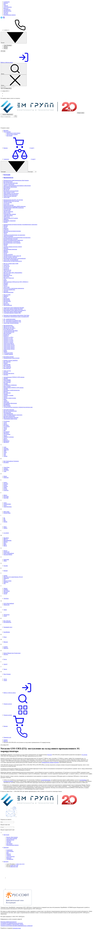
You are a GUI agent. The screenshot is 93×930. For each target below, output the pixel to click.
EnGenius (5, 372)
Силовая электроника (8, 184)
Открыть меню (80, 112)
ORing (5, 560)
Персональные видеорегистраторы (12, 231)
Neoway (5, 285)
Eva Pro (5, 489)
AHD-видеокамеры (8, 236)
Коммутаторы (6, 212)
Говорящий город (7, 627)
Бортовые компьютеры (9, 416)
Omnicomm (6, 402)
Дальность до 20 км (8, 341)
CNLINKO (6, 470)
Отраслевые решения (11, 838)
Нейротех (5, 228)
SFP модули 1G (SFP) (8, 326)
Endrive (5, 482)
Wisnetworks (6, 604)
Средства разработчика (9, 289)
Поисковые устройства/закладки (11, 390)
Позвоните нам (7, 737)
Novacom (49, 754)
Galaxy (5, 502)
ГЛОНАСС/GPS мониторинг (10, 194)
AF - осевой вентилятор (9, 319)
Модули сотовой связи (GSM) (10, 263)
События (5, 5)
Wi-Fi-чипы (6, 276)
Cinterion (5, 468)
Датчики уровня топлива (9, 398)
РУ (1, 51)
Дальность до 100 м (8, 337)
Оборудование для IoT (9, 192)
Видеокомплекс (7, 622)
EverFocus (5, 229)
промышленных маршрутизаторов (50, 762)
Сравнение (19, 159)
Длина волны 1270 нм (8, 345)
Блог (4, 4)
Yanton (5, 609)
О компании (6, 1)
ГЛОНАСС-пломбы (8, 395)
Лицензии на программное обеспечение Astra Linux (16, 315)
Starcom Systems (7, 580)
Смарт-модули (7, 271)
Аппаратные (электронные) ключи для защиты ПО (16, 316)
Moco (4, 543)
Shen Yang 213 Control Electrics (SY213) (13, 577)
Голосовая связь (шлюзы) (9, 214)
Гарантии (8, 841)
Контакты (5, 130)
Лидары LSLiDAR (8, 254)
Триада (5, 423)
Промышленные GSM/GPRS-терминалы (13, 207)
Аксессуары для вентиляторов (11, 323)
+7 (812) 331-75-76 (19, 864)
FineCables (6, 496)
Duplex (5, 350)
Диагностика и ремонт (12, 134)
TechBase (5, 589)
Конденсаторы (7, 301)
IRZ (4, 519)
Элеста (5, 233)
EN (4, 51)
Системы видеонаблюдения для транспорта (14, 235)
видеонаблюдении (45, 780)
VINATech (6, 598)
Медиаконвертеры (8, 325)
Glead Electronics (7, 506)
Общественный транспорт (10, 196)
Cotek (4, 471)
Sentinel (5, 575)
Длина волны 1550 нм (8, 349)
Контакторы (6, 298)
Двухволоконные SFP (8, 332)
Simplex (5, 351)
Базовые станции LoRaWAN (10, 360)
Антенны (5, 291)
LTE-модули (6, 266)
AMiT (4, 451)
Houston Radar (6, 513)
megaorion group (17, 928)
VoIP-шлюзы (6, 216)
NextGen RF (6, 552)
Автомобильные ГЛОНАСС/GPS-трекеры (13, 377)
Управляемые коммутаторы (10, 418)
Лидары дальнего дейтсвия (10, 257)
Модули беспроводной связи (10, 183)
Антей (5, 422)
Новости (5, 3)
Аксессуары (6, 197)
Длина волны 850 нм (8, 343)
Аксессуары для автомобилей (10, 259)
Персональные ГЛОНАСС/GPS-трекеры (13, 387)
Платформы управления (9, 220)
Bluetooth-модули (7, 275)
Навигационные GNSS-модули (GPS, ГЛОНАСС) (15, 281)
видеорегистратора (8, 781)
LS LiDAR (6, 533)
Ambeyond (6, 449)
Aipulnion (5, 448)
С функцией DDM (8, 353)
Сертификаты (6, 9)
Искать (2, 73)
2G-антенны (6, 421)
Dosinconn (6, 477)
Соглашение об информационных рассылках (12, 923)
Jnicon (4, 526)
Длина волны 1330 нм (8, 347)
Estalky (5, 487)
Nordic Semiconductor (8, 553)
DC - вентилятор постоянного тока (12, 320)
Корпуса (5, 439)
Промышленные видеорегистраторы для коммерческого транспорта (20, 224)
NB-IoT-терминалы (8, 211)
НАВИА (5, 284)
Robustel (5, 222)
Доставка (5, 13)
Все (2, 88)
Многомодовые (7, 333)
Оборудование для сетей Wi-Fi (11, 193)
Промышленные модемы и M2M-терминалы (14, 206)
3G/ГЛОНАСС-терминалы (10, 385)
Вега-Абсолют (7, 361)
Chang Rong (6, 467)
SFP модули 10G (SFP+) (9, 328)
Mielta (4, 399)
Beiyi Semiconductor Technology (11, 461)
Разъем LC (6, 336)
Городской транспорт (8, 409)
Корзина (18, 148)
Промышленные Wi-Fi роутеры (11, 201)
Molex (4, 544)
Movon (5, 545)
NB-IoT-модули (7, 270)
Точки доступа (7, 370)
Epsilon (5, 485)
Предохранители (7, 305)
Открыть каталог (7, 703)
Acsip (4, 279)
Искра (5, 637)
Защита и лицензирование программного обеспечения (17, 185)
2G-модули (6, 268)
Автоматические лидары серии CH (12, 255)
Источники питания (8, 356)
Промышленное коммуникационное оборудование (16, 180)
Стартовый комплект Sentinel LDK (12, 312)
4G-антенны (6, 431)
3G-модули (6, 267)
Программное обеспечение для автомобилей (14, 258)
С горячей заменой (8, 354)
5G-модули (6, 264)
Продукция (6, 834)
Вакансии (5, 8)
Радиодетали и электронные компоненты (13, 288)
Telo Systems (6, 591)
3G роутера (84, 754)
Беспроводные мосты (8, 373)
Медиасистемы (7, 412)
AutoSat (5, 400)
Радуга (5, 659)
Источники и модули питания (10, 190)
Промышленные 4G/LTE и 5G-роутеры (13, 199)
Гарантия (5, 12)
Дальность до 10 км (8, 339)
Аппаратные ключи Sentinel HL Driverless (13, 307)
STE (4, 583)
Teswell (5, 227)
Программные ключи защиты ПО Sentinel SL (14, 310)
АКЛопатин (6, 614)
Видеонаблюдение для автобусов (11, 241)
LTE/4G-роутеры (7, 202)
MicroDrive (6, 433)
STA (4, 579)
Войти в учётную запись (7, 62)
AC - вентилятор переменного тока (12, 321)
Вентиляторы (6, 188)
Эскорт (5, 680)
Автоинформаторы (8, 413)
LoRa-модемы (6, 364)
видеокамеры (83, 780)
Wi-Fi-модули (6, 274)
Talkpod (5, 588)
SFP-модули (6, 189)
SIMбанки (6, 219)
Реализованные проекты (9, 14)
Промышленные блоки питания (11, 358)
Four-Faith (5, 497)
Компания (6, 847)
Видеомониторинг (8, 181)
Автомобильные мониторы (10, 249)
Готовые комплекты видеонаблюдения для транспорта (16, 237)
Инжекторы (6, 440)
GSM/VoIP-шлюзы (8, 215)
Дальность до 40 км (8, 342)
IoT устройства (7, 367)
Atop (4, 454)
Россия (2, 42)
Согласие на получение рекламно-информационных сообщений (16, 925)
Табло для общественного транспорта (12, 414)
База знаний (9, 135)
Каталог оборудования (12, 837)
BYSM (5, 297)
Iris (4, 517)
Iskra (4, 430)
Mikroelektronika (7, 540)
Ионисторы (6, 303)
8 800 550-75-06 (14, 865)
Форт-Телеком (7, 379)
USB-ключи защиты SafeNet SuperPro (12, 311)
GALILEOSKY (7, 381)
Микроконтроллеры (8, 292)
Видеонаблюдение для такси (10, 238)
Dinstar (5, 476)
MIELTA (5, 539)
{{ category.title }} (7, 88)
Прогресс (5, 283)
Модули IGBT (6, 294)
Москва (5, 46)
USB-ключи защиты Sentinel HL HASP (13, 309)
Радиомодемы (6, 210)
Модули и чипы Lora (8, 277)
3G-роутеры (6, 203)
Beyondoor (6, 425)
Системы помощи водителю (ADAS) (12, 246)
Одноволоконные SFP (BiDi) (10, 330)
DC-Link (5, 302)
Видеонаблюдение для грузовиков (11, 242)
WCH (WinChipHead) (8, 603)
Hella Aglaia (6, 511)
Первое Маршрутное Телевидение (11, 653)
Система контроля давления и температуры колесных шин (18, 407)
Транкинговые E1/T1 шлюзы (10, 218)
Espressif (5, 486)
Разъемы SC (6, 334)
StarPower (5, 296)
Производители (7, 11)
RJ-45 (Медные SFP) (8, 329)
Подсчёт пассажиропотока (10, 411)
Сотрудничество (7, 7)
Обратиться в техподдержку (13, 133)
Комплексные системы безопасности (12, 261)
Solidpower (6, 578)
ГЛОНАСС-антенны (8, 437)
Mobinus (5, 541)
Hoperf (5, 280)
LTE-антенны (6, 434)
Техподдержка (7, 131)
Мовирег (5, 225)
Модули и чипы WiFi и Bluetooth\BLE (12, 272)
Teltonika (5, 378)
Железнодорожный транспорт (10, 417)
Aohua (5, 452)
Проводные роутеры (8, 205)
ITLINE (5, 521)
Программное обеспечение (10, 187)
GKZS (5, 505)
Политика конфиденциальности (8, 921)
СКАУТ (5, 664)
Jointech (5, 396)
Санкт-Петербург (7, 45)
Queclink (5, 383)
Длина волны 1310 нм (8, 346)
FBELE (5, 495)
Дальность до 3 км (8, 338)
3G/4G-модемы (7, 209)
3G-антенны (6, 426)
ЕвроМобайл (6, 404)
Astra (4, 453)
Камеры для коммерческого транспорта (13, 240)
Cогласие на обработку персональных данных (12, 924)
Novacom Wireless (7, 554)
